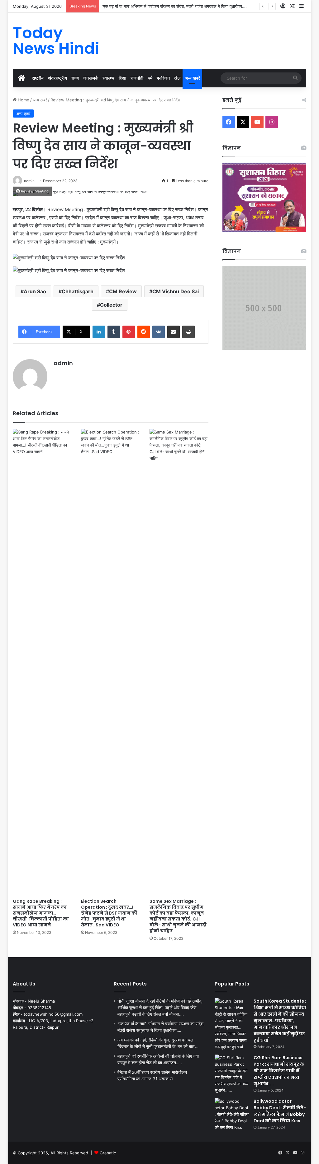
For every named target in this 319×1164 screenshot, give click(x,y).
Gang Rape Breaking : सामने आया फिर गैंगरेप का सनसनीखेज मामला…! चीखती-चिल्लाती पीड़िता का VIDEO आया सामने (41, 913)
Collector (111, 305)
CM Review (123, 291)
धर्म (150, 78)
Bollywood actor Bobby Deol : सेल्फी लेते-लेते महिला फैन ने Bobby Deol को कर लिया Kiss (280, 1111)
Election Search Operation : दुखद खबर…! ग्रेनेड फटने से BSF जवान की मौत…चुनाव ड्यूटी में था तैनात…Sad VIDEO (109, 913)
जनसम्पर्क (90, 78)
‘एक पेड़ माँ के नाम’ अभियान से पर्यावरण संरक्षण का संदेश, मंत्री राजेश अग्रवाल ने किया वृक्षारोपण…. (174, 6)
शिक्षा (122, 78)
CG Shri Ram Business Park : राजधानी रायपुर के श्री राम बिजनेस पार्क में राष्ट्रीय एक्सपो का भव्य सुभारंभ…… (279, 1071)
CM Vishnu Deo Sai (175, 291)
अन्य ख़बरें (192, 78)
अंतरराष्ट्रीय (57, 78)
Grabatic (108, 1152)
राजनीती (137, 78)
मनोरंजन (163, 78)
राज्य (75, 78)
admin (63, 363)
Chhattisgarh (77, 291)
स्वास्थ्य (108, 78)
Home (23, 99)
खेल (177, 78)
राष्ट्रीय (38, 78)
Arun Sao (35, 291)
